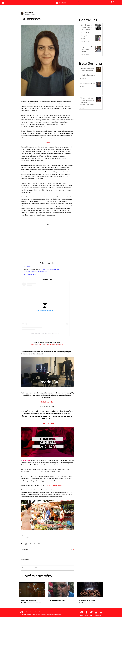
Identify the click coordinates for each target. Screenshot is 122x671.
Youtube (23, 538)
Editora (86, 615)
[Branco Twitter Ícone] (91, 612)
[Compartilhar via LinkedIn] (30, 544)
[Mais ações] (73, 13)
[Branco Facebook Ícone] (86, 612)
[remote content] (47, 243)
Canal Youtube (97, 615)
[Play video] (47, 372)
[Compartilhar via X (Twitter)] (26, 544)
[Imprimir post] (39, 544)
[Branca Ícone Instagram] (96, 612)
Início (81, 615)
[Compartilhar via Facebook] (21, 544)
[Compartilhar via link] (34, 544)
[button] (3, 3)
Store (91, 615)
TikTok (28, 538)
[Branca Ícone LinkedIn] (100, 612)
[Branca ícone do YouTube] (82, 612)
